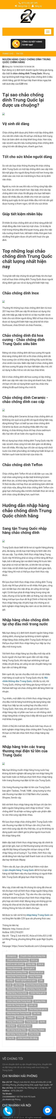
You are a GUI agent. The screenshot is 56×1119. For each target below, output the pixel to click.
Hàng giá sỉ (29, 968)
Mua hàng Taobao (14, 989)
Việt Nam (11, 1026)
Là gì (9, 985)
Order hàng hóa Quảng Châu (19, 997)
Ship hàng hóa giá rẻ (38, 1009)
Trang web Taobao (15, 1022)
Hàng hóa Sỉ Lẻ (36, 972)
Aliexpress (11, 956)
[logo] (28, 16)
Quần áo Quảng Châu (16, 1009)
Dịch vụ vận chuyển (15, 964)
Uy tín (42, 1022)
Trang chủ (7, 53)
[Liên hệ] (7, 1111)
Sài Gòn (36, 1013)
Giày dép (31, 964)
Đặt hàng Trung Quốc (16, 1034)
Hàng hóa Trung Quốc (16, 976)
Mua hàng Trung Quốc (35, 989)
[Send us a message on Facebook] (47, 1110)
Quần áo (32, 1005)
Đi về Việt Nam (25, 1026)
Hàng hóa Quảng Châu (17, 972)
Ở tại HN (10, 1038)
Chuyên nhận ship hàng (17, 960)
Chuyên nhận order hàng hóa (32, 956)
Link (41, 980)
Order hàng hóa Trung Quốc (19, 1001)
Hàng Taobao (35, 976)
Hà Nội (10, 980)
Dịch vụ (34, 960)
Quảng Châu (40, 1001)
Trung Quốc (31, 1022)
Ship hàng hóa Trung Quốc (18, 1013)
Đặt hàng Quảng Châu (16, 1030)
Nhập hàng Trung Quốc (17, 993)
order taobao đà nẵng (27, 1038)
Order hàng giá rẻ (37, 993)
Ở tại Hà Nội (34, 1034)
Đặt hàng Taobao (37, 1030)
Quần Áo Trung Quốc (16, 1005)
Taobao (10, 1018)
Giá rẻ (40, 964)
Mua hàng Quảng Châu (36, 985)
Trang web (31, 1018)
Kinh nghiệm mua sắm (26, 980)
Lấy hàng (19, 985)
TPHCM (20, 1018)
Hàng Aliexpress (14, 968)
